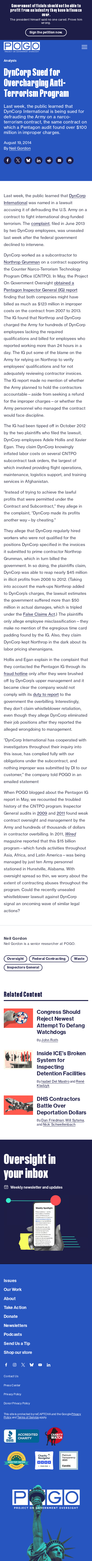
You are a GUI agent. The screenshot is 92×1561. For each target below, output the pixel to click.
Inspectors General (23, 967)
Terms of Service (28, 1417)
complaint (40, 223)
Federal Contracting (49, 959)
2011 (61, 813)
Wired (70, 833)
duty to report (46, 694)
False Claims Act (39, 614)
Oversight (15, 959)
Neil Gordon (15, 938)
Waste (79, 959)
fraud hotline (16, 673)
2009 (42, 813)
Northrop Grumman (22, 262)
